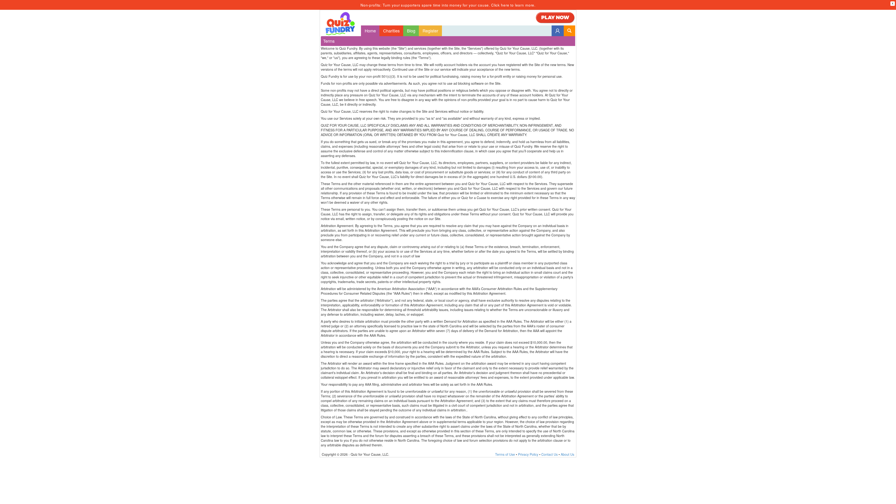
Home (370, 31)
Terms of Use (505, 454)
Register (430, 31)
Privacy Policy (528, 454)
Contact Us (549, 454)
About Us (567, 454)
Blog (411, 31)
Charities (391, 31)
